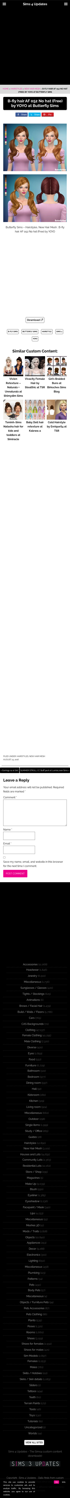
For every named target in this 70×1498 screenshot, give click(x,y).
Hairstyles (16, 89)
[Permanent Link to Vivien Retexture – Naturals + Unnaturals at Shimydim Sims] (13, 374)
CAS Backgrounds (32, 1024)
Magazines (33, 1177)
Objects (30, 1237)
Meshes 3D (32, 1225)
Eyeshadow (32, 1201)
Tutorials (33, 1421)
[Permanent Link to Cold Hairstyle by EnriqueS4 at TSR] (57, 418)
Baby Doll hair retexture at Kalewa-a (35, 426)
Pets (31, 1284)
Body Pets (34, 1290)
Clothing (30, 1030)
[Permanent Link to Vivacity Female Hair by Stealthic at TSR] (35, 374)
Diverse (31, 1047)
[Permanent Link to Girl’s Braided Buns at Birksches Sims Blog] (57, 374)
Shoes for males (33, 1349)
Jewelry (32, 975)
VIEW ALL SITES (34, 1442)
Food (32, 1059)
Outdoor (33, 1118)
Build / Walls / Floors (31, 1011)
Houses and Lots (30, 1154)
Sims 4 (59, 332)
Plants (31, 1320)
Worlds (32, 1433)
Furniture (30, 1065)
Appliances (33, 1242)
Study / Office (33, 1131)
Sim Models (31, 1355)
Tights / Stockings (33, 993)
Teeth (32, 1397)
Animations (33, 999)
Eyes (31, 1053)
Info (63, 1482)
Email (7, 843)
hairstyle (47, 332)
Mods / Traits (31, 1231)
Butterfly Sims (29, 332)
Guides (32, 1137)
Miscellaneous (32, 981)
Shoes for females (32, 1343)
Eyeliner (32, 1195)
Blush (33, 1189)
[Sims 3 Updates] (35, 1464)
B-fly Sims (13, 332)
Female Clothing (32, 1035)
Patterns (33, 1278)
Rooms (30, 1332)
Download (33, 320)
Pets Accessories (34, 1308)
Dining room (33, 1082)
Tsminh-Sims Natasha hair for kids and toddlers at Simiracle (13, 431)
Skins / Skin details (31, 1379)
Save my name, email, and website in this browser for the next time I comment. (33, 864)
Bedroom (33, 1076)
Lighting (33, 1260)
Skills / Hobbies (32, 1373)
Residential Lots (32, 1165)
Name (7, 829)
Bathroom (34, 1070)
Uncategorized (33, 1427)
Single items (32, 1125)
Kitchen (33, 1100)
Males (33, 1367)
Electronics (33, 1254)
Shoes (31, 1338)
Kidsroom (33, 1094)
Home (6, 89)
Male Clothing (32, 1041)
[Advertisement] (35, 46)
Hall (34, 1088)
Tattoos (31, 1391)
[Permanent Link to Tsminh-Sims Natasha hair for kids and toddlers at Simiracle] (13, 418)
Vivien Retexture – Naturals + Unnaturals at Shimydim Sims (13, 387)
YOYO (35, 339)
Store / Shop (34, 1171)
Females (33, 1361)
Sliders (33, 1385)
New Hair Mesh (32, 89)
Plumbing (34, 1272)
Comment (10, 797)
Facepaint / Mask (33, 1207)
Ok (56, 1482)
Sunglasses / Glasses (34, 987)
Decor (32, 1248)
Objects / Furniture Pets (34, 1302)
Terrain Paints (32, 1403)
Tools (32, 1409)
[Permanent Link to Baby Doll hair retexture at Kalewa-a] (35, 418)
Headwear (32, 969)
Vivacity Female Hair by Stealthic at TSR (35, 383)
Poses (31, 1326)
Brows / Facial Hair (30, 1005)
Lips (32, 1213)
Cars (32, 1017)
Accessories (30, 964)
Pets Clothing (34, 1314)
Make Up (30, 1183)
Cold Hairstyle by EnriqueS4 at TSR (57, 426)
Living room (33, 1106)
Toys (32, 1415)
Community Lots (32, 1159)
